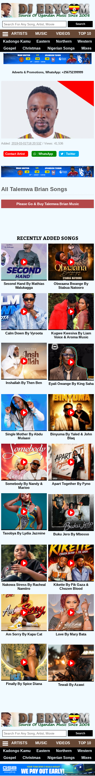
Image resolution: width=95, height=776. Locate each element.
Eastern (43, 41)
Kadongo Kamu (17, 41)
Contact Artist (15, 154)
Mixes (86, 48)
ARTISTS (19, 33)
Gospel (9, 48)
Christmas (32, 48)
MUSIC (41, 33)
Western (84, 41)
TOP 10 (84, 33)
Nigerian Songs (61, 48)
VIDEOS (63, 33)
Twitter (70, 154)
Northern (64, 41)
